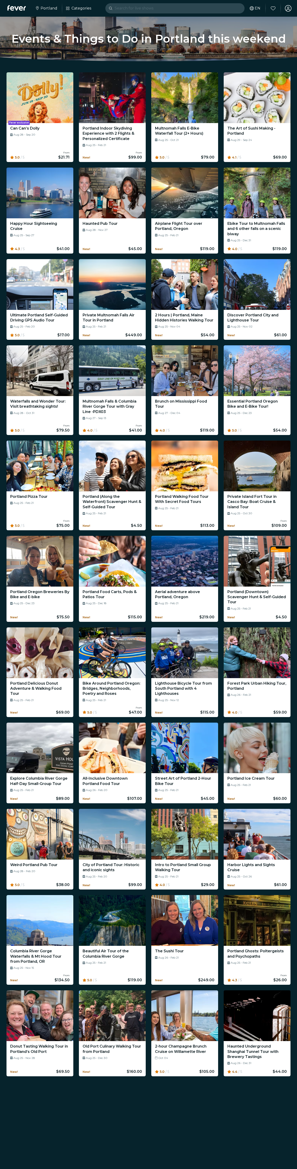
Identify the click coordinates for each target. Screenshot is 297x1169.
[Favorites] (273, 8)
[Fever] (16, 8)
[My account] (288, 8)
